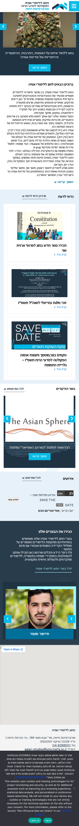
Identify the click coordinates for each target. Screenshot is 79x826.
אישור (48, 820)
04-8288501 (61, 745)
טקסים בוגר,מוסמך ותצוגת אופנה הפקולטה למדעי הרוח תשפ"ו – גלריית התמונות (43, 360)
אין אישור (34, 820)
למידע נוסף (13, 499)
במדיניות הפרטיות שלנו (30, 777)
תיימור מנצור (39, 634)
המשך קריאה (39, 68)
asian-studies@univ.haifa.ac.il (46, 749)
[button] (76, 27)
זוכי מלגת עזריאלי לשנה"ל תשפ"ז (42, 303)
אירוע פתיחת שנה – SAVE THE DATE (51, 500)
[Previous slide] (7, 619)
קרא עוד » (60, 255)
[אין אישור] (74, 788)
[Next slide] (71, 619)
